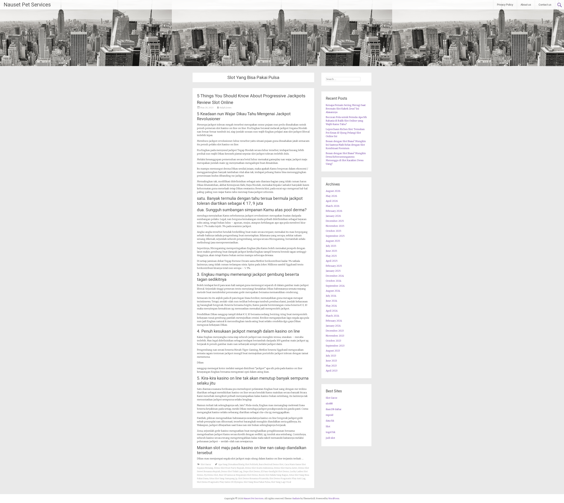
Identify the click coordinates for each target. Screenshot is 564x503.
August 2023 (333, 350)
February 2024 (334, 320)
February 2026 (334, 210)
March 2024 (332, 315)
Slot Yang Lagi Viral (281, 482)
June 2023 (331, 360)
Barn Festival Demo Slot (271, 464)
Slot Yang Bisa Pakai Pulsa (257, 482)
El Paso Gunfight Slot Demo (275, 471)
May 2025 (331, 255)
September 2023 (335, 345)
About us (526, 4)
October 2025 (333, 230)
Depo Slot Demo (251, 471)
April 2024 (332, 310)
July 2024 (331, 295)
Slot (328, 426)
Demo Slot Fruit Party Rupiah (229, 468)
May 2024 (331, 305)
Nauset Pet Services (27, 5)
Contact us (545, 4)
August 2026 (333, 190)
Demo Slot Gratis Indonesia (259, 468)
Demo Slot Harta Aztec (285, 468)
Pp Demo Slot (211, 475)
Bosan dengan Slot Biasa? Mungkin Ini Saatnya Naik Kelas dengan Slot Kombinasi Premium (346, 145)
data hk (330, 420)
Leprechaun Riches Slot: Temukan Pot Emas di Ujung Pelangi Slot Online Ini (345, 133)
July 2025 (331, 245)
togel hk (330, 432)
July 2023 (331, 355)
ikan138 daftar (333, 409)
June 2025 (331, 250)
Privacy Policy (505, 4)
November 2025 (335, 225)
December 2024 (335, 275)
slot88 (329, 403)
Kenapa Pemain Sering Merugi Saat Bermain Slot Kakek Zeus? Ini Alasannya (346, 109)
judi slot (330, 437)
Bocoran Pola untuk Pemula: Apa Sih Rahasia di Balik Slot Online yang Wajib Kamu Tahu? (346, 121)
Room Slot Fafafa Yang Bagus (273, 475)
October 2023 (333, 340)
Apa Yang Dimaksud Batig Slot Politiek (238, 464)
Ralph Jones (225, 107)
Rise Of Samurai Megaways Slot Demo (238, 475)
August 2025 (333, 240)
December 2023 (335, 330)
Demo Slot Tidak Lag (231, 471)
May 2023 (331, 365)
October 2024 (333, 280)
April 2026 (332, 200)
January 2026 (333, 215)
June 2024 (331, 300)
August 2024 (333, 290)
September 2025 (335, 235)
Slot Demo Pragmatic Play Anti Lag (287, 478)
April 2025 (332, 260)
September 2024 (335, 285)
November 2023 (335, 335)
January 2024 (333, 325)
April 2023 (331, 370)
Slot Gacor (206, 464)
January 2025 (333, 270)
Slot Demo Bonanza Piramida (253, 478)
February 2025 (334, 265)
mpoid (329, 414)
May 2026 (331, 195)
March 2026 (332, 205)
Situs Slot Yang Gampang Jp (223, 478)
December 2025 (335, 220)
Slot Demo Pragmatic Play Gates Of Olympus (220, 482)
